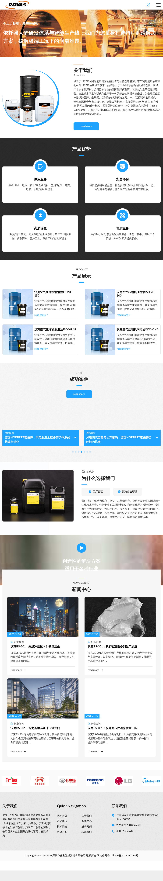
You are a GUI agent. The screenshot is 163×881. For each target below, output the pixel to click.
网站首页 (62, 816)
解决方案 (62, 832)
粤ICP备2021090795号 (125, 855)
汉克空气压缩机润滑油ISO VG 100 (135, 294)
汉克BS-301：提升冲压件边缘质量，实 (112, 728)
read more (86, 126)
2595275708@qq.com (128, 825)
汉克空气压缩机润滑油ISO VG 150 (53, 294)
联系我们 (87, 832)
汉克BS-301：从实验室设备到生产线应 (112, 646)
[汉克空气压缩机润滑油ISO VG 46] (100, 340)
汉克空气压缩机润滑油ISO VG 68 (55, 329)
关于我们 (87, 816)
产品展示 (62, 821)
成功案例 (87, 826)
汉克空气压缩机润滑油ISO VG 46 (137, 329)
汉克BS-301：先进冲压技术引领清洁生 (35, 646)
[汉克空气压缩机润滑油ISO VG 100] (100, 304)
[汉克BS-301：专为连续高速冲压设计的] (42, 698)
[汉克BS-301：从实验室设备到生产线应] (120, 617)
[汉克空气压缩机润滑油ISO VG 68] (18, 340)
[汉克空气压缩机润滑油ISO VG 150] (18, 304)
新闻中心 (87, 821)
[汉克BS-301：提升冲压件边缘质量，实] (120, 698)
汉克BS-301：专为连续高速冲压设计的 (35, 728)
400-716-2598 (124, 831)
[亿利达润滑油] (17, 5)
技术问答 (62, 826)
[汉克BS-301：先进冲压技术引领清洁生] (42, 617)
